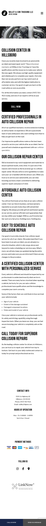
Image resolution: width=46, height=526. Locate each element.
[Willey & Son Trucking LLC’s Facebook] (23, 469)
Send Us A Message (34, 522)
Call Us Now (11, 522)
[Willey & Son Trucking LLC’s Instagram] (17, 469)
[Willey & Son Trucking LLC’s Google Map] (28, 469)
